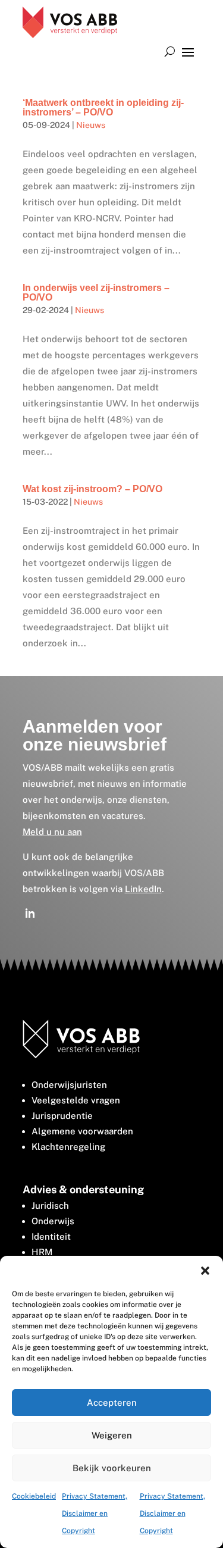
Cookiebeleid (34, 1496)
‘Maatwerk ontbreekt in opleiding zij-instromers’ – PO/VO (103, 107)
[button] (205, 1271)
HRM (42, 1252)
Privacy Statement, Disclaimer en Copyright (94, 1513)
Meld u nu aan (52, 832)
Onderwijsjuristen (69, 1085)
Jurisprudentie (62, 1116)
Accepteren (112, 1402)
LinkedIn (143, 889)
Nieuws (90, 125)
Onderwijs (53, 1221)
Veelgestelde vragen (76, 1100)
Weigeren (112, 1435)
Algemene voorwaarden (82, 1131)
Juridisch (50, 1205)
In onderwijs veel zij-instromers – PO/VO (96, 292)
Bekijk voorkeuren (112, 1468)
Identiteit (51, 1236)
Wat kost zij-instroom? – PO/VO (92, 489)
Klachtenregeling (68, 1147)
